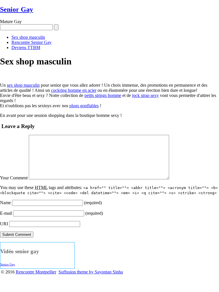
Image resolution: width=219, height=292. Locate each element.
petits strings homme (102, 95)
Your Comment (14, 177)
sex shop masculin (23, 85)
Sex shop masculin (28, 37)
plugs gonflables (84, 105)
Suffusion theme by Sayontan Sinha (90, 271)
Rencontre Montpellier (36, 271)
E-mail (6, 213)
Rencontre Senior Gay (31, 42)
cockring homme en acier (73, 90)
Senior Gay (16, 9)
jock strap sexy (145, 95)
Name (5, 202)
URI (4, 223)
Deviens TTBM (25, 47)
